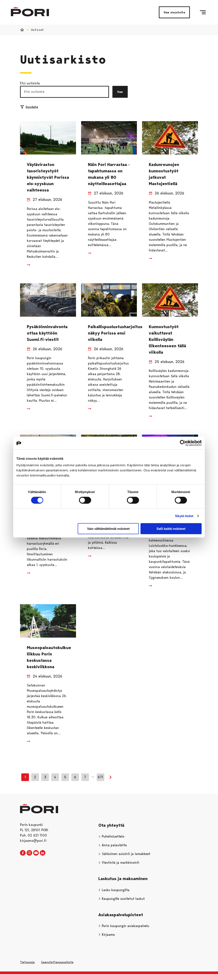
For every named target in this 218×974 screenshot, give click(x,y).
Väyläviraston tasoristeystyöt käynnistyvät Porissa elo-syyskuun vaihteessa (48, 177)
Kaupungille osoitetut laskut (123, 899)
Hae (120, 92)
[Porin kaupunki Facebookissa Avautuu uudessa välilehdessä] (23, 853)
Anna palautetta (114, 845)
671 (100, 777)
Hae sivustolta (174, 12)
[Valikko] (202, 12)
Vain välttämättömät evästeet (108, 528)
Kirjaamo (108, 935)
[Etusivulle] (30, 11)
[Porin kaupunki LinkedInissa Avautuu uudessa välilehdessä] (42, 853)
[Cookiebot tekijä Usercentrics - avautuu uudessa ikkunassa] (183, 443)
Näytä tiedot (184, 515)
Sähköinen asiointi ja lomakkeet (125, 854)
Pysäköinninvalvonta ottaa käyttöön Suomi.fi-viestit (47, 333)
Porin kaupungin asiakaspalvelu (125, 926)
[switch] (85, 500)
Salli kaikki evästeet (170, 528)
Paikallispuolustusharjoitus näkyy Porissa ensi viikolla (115, 333)
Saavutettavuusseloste (57, 962)
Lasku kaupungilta (115, 890)
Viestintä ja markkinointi (120, 863)
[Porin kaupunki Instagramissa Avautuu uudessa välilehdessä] (29, 853)
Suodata (32, 107)
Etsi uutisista (30, 83)
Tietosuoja (27, 962)
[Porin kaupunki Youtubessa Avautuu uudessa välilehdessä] (36, 853)
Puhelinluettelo (112, 836)
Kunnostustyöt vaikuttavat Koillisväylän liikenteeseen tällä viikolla (167, 339)
